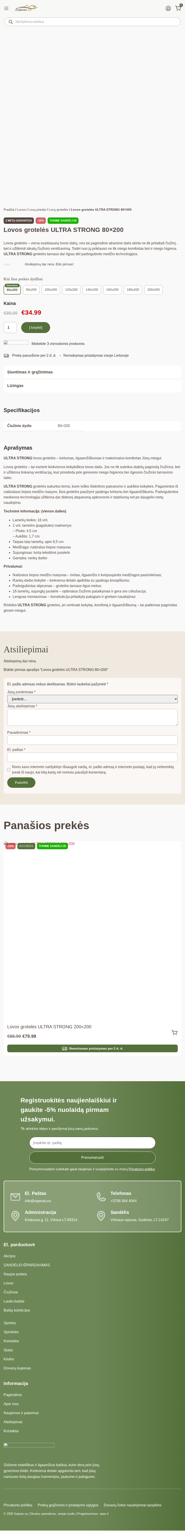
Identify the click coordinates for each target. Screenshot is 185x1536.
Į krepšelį (35, 327)
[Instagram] (14, 1496)
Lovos (21, 209)
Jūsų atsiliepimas (22, 706)
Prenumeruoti (92, 1157)
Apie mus (11, 1404)
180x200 (133, 289)
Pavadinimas (18, 732)
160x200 (112, 289)
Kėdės (9, 1359)
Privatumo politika (142, 1169)
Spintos (10, 1323)
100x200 (51, 289)
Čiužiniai (11, 1292)
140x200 (92, 289)
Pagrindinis (13, 1395)
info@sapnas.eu (38, 1201)
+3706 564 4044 (124, 1201)
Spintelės (11, 1332)
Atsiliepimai (13, 1422)
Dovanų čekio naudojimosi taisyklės (132, 1505)
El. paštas (16, 750)
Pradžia (9, 209)
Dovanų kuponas (17, 1368)
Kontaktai (11, 1431)
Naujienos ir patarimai (21, 1413)
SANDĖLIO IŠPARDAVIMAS (27, 1265)
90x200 (31, 289)
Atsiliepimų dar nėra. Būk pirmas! (49, 264)
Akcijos (9, 1256)
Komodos (11, 1341)
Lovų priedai (37, 209)
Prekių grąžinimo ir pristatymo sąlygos (68, 1505)
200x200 (153, 289)
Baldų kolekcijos (17, 1310)
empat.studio (66, 1513)
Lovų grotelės (58, 209)
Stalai (8, 1350)
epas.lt (104, 1513)
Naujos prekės (15, 1274)
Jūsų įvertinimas (21, 692)
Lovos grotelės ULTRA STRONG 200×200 (49, 1026)
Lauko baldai (14, 1301)
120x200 (71, 289)
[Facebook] (6, 1496)
